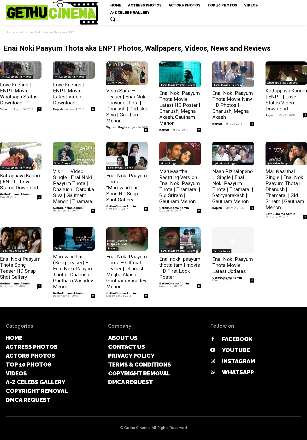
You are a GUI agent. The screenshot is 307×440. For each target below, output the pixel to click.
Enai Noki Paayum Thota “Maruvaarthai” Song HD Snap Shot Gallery (126, 188)
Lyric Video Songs (224, 163)
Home (10, 32)
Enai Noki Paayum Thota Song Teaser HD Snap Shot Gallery (20, 268)
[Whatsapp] (212, 372)
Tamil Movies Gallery (226, 85)
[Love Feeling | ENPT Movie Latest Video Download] (73, 70)
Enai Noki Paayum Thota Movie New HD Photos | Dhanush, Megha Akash (232, 105)
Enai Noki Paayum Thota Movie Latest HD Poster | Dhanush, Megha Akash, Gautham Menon (179, 108)
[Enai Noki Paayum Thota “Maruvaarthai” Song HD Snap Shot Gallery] (127, 156)
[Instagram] (212, 361)
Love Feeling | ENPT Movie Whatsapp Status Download (19, 94)
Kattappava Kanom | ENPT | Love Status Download (20, 182)
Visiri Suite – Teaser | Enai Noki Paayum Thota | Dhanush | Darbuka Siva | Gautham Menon (126, 106)
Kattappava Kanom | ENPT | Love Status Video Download (286, 100)
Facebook (237, 339)
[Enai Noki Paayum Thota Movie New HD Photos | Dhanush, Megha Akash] (233, 74)
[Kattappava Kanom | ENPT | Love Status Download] (20, 156)
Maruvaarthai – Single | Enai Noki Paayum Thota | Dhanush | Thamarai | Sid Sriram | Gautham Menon (285, 189)
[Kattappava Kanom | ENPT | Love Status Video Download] (286, 73)
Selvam (5, 109)
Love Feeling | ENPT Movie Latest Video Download (68, 94)
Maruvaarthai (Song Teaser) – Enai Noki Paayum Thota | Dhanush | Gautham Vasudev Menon (73, 271)
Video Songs (62, 163)
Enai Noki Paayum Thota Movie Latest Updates (232, 265)
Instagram (238, 361)
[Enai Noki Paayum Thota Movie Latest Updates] (233, 240)
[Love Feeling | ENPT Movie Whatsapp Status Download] (20, 70)
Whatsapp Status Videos (16, 76)
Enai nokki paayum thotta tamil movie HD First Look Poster (179, 268)
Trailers (59, 248)
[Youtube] (212, 350)
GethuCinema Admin (15, 194)
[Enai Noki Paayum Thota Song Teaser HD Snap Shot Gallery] (20, 240)
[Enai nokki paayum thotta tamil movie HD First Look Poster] (180, 240)
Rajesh (58, 109)
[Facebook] (212, 339)
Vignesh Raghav (117, 127)
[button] (113, 19)
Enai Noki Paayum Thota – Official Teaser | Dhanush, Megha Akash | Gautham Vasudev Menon (126, 271)
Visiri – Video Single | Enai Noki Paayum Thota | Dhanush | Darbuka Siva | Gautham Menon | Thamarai (73, 186)
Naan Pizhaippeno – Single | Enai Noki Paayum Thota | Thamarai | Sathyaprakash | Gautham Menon (232, 186)
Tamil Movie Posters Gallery (178, 85)
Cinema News (222, 251)
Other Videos (116, 82)
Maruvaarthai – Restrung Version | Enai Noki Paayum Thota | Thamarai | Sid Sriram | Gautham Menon (179, 186)
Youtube (236, 350)
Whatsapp (238, 372)
